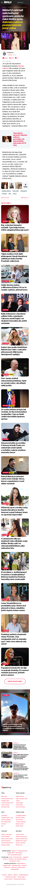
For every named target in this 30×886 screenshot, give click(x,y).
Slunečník (5, 859)
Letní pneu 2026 (20, 834)
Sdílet (12, 58)
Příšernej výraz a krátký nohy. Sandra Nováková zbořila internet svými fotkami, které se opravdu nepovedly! (14, 511)
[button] (15, 40)
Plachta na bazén (17, 857)
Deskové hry (7, 867)
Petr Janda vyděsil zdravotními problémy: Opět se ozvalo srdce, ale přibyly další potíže (13, 382)
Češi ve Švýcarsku (5, 840)
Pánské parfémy (15, 869)
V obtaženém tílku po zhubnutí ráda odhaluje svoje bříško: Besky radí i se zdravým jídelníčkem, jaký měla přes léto (14, 543)
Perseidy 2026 (10, 852)
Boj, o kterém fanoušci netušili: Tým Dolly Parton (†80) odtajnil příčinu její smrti (15, 227)
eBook (6, 58)
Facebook (4, 874)
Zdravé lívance (19, 819)
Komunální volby (5, 807)
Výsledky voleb (5, 800)
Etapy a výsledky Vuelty (22, 798)
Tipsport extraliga (5, 819)
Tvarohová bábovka (21, 821)
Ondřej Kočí (10, 52)
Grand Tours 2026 (20, 807)
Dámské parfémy (16, 865)
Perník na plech (19, 826)
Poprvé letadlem (5, 836)
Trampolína (25, 857)
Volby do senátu (5, 804)
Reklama (10, 874)
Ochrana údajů (21, 877)
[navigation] (2, 2)
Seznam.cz (20, 2)
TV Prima (4, 193)
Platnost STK (19, 845)
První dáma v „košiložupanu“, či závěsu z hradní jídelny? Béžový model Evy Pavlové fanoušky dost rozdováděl (14, 575)
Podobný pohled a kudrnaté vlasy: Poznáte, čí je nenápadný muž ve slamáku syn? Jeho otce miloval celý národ (13, 639)
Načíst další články (15, 681)
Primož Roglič (19, 804)
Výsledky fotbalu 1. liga (7, 817)
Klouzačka (11, 859)
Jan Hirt (18, 800)
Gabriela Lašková (6, 191)
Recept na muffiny (20, 817)
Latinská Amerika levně (7, 842)
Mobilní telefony (21, 863)
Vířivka (18, 861)
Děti (10, 193)
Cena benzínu (19, 852)
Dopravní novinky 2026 (21, 838)
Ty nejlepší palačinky (21, 815)
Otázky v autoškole (20, 842)
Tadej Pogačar (19, 802)
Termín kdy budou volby (7, 802)
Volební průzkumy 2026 (7, 798)
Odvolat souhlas (8, 879)
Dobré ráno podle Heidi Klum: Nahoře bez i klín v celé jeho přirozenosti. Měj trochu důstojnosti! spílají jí (14, 350)
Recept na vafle (19, 823)
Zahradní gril (13, 861)
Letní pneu (24, 865)
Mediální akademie (23, 874)
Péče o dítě (15, 191)
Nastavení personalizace (20, 879)
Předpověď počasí (22, 850)
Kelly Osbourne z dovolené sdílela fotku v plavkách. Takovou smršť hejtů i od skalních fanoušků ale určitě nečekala (14, 318)
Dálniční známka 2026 (21, 836)
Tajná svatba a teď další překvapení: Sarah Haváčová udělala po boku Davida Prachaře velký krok (14, 257)
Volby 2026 (4, 796)
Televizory (14, 867)
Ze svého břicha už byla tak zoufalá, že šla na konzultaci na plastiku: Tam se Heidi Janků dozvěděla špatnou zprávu (14, 414)
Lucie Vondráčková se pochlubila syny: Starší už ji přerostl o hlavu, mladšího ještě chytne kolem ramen (13, 606)
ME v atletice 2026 (5, 821)
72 (17, 58)
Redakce (16, 874)
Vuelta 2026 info (20, 796)
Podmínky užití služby (10, 877)
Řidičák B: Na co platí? (21, 840)
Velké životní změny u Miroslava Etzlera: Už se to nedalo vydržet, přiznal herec (14, 287)
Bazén (10, 857)
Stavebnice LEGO (7, 865)
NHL (2, 826)
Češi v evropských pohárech (15, 854)
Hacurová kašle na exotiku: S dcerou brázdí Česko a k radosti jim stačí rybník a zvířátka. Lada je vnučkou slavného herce (13, 447)
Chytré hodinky (21, 867)
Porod (14, 193)
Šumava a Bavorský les (7, 838)
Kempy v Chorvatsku (6, 834)
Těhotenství (24, 191)
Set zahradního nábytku (20, 859)
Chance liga (4, 815)
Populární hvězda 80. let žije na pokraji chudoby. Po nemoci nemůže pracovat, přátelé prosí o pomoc (15, 671)
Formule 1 (3, 823)
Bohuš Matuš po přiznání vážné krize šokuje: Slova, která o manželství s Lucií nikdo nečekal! (13, 480)
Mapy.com (14, 850)
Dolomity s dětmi (5, 845)
